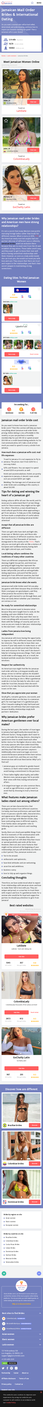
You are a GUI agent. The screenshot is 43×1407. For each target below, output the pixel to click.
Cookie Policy (11, 1402)
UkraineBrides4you (13, 1323)
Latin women (8, 1344)
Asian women (10, 1218)
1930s (31, 541)
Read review (34, 354)
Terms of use (24, 1378)
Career (16, 1373)
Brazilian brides (11, 1237)
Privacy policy (6, 1384)
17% (37, 236)
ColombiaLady (21, 159)
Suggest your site (8, 1390)
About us (25, 1373)
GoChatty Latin (21, 207)
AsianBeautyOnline (13, 1328)
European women (12, 1225)
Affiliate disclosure (9, 1378)
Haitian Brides (11, 1255)
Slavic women (11, 1221)
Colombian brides (12, 1241)
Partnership (6, 1373)
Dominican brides (12, 1251)
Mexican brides (11, 1258)
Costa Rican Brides (13, 1244)
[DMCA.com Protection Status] (9, 1364)
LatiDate (21, 111)
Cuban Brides (10, 1248)
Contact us (19, 1384)
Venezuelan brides (12, 1262)
